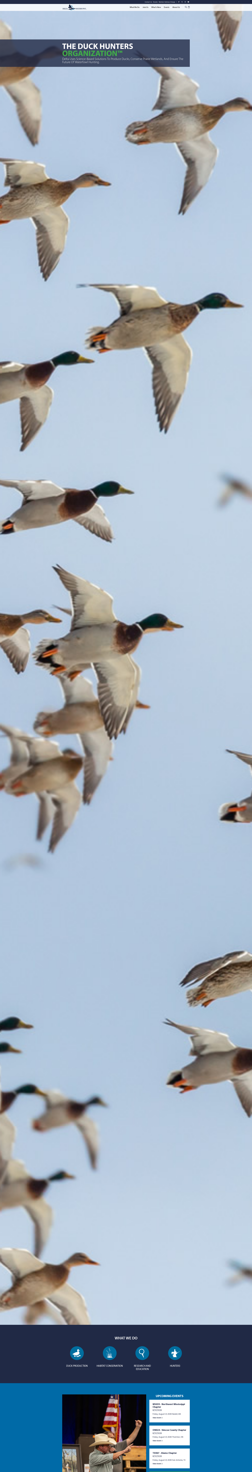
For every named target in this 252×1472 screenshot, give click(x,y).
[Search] (186, 7)
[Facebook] (178, 2)
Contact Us (148, 2)
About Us (176, 7)
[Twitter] (182, 2)
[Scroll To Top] (248, 1470)
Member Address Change (167, 2)
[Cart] (189, 7)
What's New (156, 7)
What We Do (135, 7)
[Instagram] (185, 2)
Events (166, 7)
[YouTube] (188, 2)
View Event (157, 1418)
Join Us (145, 7)
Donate (155, 2)
